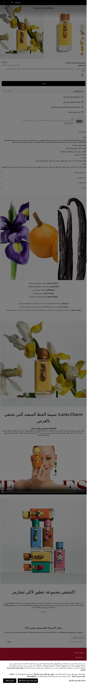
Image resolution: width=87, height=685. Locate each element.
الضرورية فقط (10, 680)
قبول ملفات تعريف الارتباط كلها (28, 680)
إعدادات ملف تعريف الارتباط (75, 680)
